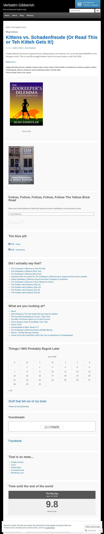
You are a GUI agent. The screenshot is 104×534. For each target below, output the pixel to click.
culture (40, 67)
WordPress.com (17, 473)
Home (7, 15)
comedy (35, 67)
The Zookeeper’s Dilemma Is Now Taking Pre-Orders (32, 282)
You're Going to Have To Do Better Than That (29, 322)
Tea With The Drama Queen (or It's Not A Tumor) (30, 319)
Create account (17, 462)
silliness (20, 70)
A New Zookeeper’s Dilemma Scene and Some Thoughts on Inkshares (39, 279)
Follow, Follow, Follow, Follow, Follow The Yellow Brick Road (49, 198)
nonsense (80, 67)
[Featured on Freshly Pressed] (87, 7)
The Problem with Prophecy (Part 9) (25, 290)
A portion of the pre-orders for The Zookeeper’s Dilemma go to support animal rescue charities (49, 277)
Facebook (15, 441)
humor (46, 67)
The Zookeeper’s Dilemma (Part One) (26, 274)
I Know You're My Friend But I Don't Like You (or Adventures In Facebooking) (42, 335)
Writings (30, 15)
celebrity (28, 67)
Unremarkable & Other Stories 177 (25, 327)
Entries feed (16, 467)
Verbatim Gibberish (18, 5)
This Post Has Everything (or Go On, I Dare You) (30, 317)
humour (51, 67)
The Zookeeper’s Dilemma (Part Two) (26, 271)
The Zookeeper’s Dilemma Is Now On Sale (28, 269)
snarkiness (27, 70)
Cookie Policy (50, 528)
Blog (22, 15)
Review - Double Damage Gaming (24, 333)
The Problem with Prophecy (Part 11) (26, 285)
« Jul (10, 390)
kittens (63, 67)
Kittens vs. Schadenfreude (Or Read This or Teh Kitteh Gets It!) (52, 40)
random (93, 67)
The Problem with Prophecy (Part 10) (26, 287)
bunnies (22, 67)
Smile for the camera (24, 73)
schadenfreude (11, 70)
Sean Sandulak (30, 48)
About (14, 15)
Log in (13, 465)
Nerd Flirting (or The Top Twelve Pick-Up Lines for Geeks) (34, 314)
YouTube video (55, 70)
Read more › (11, 62)
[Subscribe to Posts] (9, 244)
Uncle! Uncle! (16, 325)
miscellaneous (71, 67)
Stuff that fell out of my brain (27, 401)
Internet (57, 67)
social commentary (38, 70)
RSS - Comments (18, 250)
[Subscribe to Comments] (9, 250)
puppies (87, 67)
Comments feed (17, 470)
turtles (47, 70)
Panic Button (16, 221)
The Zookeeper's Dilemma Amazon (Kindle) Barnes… (32, 330)
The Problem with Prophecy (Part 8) (25, 293)
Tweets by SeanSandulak (18, 406)
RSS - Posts (15, 244)
